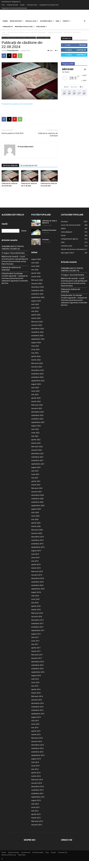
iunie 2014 (35, 766)
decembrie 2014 (37, 745)
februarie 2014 (37, 779)
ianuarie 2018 (36, 616)
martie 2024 (36, 360)
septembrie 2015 (37, 714)
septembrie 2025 (37, 297)
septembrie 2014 (37, 755)
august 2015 (36, 717)
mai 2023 (34, 394)
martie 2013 (36, 818)
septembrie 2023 (37, 381)
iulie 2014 (35, 762)
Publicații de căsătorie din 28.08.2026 (11, 269)
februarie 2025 (37, 322)
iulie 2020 (35, 512)
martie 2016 (36, 693)
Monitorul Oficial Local (24, 26)
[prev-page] (3, 190)
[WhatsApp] (20, 55)
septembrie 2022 (37, 422)
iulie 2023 (35, 387)
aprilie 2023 (35, 398)
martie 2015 (36, 734)
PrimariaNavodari (13, 50)
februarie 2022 (37, 446)
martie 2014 (36, 776)
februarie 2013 (37, 821)
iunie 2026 (35, 266)
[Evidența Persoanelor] (36, 232)
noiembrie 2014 (37, 748)
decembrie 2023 (37, 370)
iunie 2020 (35, 516)
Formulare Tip (8, 26)
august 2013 (36, 800)
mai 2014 (34, 769)
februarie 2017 (37, 655)
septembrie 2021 (37, 464)
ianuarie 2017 (36, 658)
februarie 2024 (37, 363)
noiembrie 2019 (37, 540)
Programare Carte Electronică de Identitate (14, 8)
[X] (9, 55)
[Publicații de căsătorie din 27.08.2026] (29, 176)
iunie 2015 (35, 724)
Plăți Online (40, 26)
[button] (84, 21)
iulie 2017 (35, 637)
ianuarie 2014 (36, 783)
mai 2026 (34, 269)
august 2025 (36, 301)
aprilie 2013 (35, 814)
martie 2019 (36, 568)
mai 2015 (34, 727)
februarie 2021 (37, 488)
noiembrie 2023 (37, 374)
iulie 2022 (35, 429)
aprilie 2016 (35, 689)
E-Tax (3, 5)
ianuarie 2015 (36, 741)
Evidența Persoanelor (49, 230)
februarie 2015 (37, 738)
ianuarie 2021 (36, 492)
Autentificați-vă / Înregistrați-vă (11, 1)
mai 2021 (34, 478)
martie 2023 (36, 401)
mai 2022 (34, 436)
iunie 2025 (35, 308)
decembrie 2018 (37, 578)
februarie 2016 (37, 696)
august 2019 (36, 550)
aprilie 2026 (35, 273)
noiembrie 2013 (37, 790)
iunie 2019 (35, 557)
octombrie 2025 (37, 294)
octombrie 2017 (37, 627)
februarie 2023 (37, 405)
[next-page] (6, 190)
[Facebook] (4, 55)
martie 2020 (36, 526)
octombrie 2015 (37, 710)
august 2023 (36, 384)
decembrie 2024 (37, 328)
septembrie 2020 (37, 505)
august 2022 (36, 426)
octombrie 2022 (37, 419)
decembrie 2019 (37, 537)
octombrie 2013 (37, 793)
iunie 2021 (35, 474)
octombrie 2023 (37, 377)
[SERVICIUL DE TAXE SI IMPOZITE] (36, 223)
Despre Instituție (16, 21)
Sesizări (22, 5)
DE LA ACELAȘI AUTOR (29, 166)
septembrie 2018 (37, 589)
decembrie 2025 (37, 287)
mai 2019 (34, 561)
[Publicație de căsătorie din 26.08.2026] (49, 176)
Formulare (45, 239)
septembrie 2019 (37, 547)
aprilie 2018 (35, 606)
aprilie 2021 (35, 481)
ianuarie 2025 (36, 325)
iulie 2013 (35, 804)
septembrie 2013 (37, 797)
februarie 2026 (37, 280)
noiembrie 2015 (37, 707)
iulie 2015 (35, 720)
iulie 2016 (35, 679)
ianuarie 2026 (36, 283)
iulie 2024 (35, 346)
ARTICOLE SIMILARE (10, 166)
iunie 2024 (35, 349)
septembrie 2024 (37, 339)
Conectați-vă (81, 50)
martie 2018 (36, 609)
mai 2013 (34, 811)
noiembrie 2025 (37, 290)
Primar (5, 21)
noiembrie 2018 (37, 582)
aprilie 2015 (35, 731)
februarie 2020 (37, 530)
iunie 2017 (35, 641)
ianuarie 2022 (36, 450)
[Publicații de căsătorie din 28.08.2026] (10, 176)
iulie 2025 (35, 304)
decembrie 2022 (37, 412)
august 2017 (36, 634)
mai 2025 (34, 311)
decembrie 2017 (37, 620)
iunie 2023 (35, 391)
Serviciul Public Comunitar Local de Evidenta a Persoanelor (27, 32)
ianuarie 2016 (36, 700)
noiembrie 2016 (37, 665)
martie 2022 (36, 443)
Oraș (57, 21)
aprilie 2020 (35, 523)
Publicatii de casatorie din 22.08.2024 (17, 104)
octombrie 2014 (37, 752)
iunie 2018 (35, 599)
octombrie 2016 (37, 668)
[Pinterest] (14, 55)
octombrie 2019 (37, 544)
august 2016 (36, 675)
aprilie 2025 (35, 315)
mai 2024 (34, 353)
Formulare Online (32, 5)
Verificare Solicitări (12, 5)
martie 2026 (36, 276)
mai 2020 (34, 519)
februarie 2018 (37, 613)
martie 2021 (36, 485)
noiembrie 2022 (37, 415)
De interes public (46, 21)
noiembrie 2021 (37, 457)
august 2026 (36, 259)
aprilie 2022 (35, 439)
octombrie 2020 (37, 502)
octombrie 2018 (37, 585)
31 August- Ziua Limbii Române (13, 253)
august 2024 (36, 342)
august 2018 (36, 592)
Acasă (4, 32)
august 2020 (36, 509)
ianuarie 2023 (36, 408)
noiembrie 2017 (37, 623)
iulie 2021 (35, 471)
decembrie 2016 (37, 661)
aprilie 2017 (35, 648)
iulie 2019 (35, 554)
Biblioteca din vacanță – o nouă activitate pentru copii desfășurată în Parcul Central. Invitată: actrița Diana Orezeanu (15, 260)
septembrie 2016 (37, 672)
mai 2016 (34, 686)
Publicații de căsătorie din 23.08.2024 (48, 134)
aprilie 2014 (35, 773)
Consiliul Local (31, 21)
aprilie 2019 (35, 564)
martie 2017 (36, 651)
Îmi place (82, 45)
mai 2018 (34, 603)
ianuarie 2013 (36, 825)
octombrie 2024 (37, 335)
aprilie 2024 (35, 356)
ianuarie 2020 (36, 533)
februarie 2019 (37, 571)
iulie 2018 (35, 596)
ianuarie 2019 (36, 575)
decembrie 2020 (37, 495)
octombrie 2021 (37, 460)
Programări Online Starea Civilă (49, 5)
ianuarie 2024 (36, 367)
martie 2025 (36, 318)
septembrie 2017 (37, 630)
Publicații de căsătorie (55, 32)
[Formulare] (36, 242)
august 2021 (36, 467)
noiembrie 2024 (37, 332)
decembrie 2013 (37, 786)
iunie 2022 (35, 433)
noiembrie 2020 (37, 498)
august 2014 (36, 759)
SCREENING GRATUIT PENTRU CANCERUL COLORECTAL (13, 247)
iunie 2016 (35, 682)
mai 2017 (34, 644)
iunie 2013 (35, 807)
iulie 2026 (35, 263)
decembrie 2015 (37, 703)
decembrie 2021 (37, 453)
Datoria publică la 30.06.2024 (12, 133)
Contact (66, 21)
